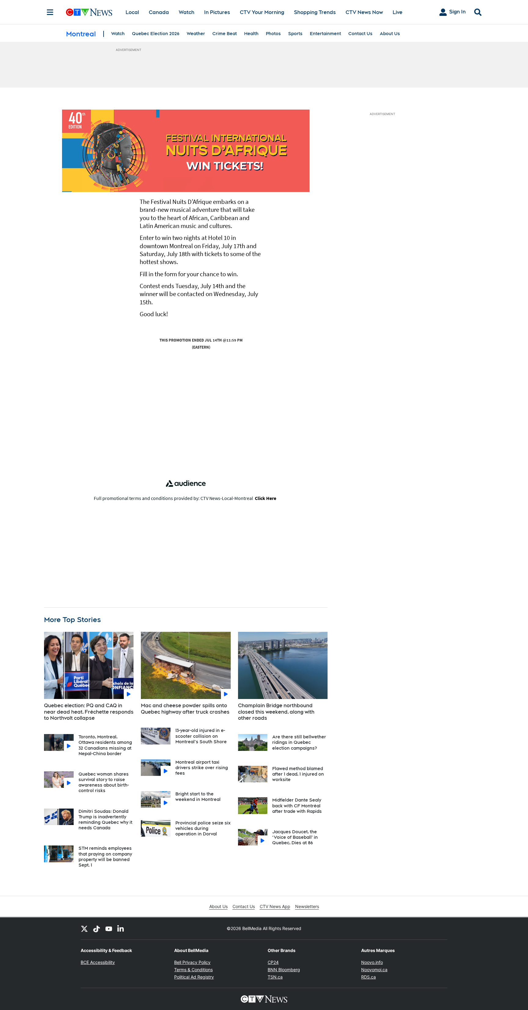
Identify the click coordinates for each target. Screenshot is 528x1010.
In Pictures (217, 12)
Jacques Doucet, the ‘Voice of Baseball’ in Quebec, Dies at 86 (295, 837)
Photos (273, 33)
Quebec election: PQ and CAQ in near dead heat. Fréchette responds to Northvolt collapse (89, 712)
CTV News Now (364, 12)
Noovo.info (372, 962)
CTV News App (275, 906)
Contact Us (360, 33)
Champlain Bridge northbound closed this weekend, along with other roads (276, 712)
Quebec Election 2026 (155, 33)
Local (132, 12)
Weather (196, 33)
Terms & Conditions (193, 969)
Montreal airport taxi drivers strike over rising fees (201, 768)
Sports (295, 33)
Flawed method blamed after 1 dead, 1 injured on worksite (298, 774)
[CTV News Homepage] (89, 12)
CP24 (273, 962)
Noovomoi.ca (374, 969)
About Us (390, 33)
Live (397, 12)
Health (251, 33)
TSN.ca (275, 976)
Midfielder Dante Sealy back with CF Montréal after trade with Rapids (297, 805)
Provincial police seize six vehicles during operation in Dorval (202, 828)
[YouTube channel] (108, 928)
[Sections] (50, 12)
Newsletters (307, 906)
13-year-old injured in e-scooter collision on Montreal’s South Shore (201, 736)
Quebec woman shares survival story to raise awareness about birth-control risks (104, 782)
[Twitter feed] (84, 928)
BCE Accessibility (98, 962)
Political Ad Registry (194, 976)
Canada (159, 12)
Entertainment (325, 33)
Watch (186, 12)
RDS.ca (368, 976)
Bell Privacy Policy (192, 962)
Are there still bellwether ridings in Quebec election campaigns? (299, 742)
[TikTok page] (96, 928)
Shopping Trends (315, 12)
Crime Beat (224, 33)
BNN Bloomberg (284, 969)
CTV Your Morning (262, 12)
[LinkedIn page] (121, 928)
